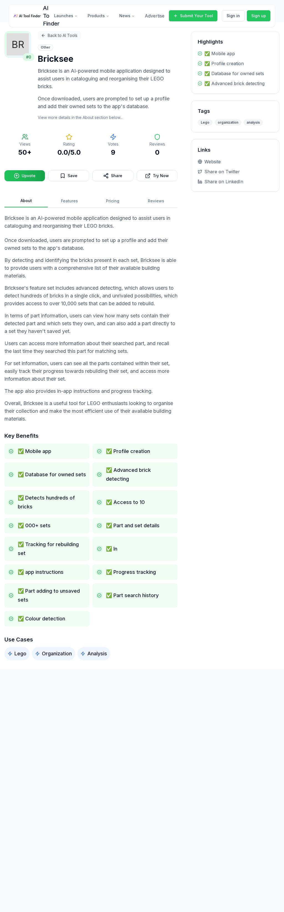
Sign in (233, 15)
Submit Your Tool (196, 15)
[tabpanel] (91, 437)
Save (72, 175)
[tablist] (91, 201)
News (124, 15)
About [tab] (26, 200)
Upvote (29, 175)
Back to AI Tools (62, 35)
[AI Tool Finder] (27, 15)
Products (96, 15)
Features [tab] (69, 200)
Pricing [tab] (112, 200)
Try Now (161, 175)
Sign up (258, 15)
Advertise (154, 16)
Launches (63, 15)
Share (116, 175)
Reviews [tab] (156, 200)
